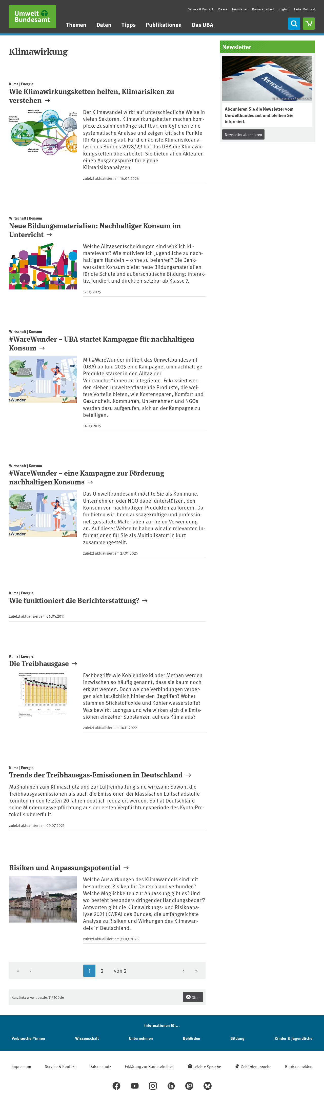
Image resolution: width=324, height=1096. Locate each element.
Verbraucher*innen (28, 1038)
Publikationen (164, 24)
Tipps (129, 24)
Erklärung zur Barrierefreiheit (149, 1066)
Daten (103, 24)
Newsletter (239, 9)
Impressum (21, 1066)
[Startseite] (32, 16)
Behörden (191, 1038)
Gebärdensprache (256, 1066)
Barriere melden (298, 1066)
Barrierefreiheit (263, 9)
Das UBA (202, 24)
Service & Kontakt (200, 9)
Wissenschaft (87, 1038)
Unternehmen (141, 1038)
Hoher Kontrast (304, 9)
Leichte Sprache (207, 1066)
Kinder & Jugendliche (293, 1038)
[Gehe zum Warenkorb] (309, 23)
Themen (76, 24)
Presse (222, 9)
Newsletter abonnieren (243, 134)
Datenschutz (100, 1066)
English (284, 9)
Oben (195, 997)
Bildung (237, 1038)
